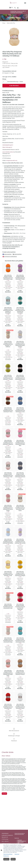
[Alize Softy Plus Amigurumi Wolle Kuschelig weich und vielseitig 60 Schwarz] (20, 368)
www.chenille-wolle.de (8, 152)
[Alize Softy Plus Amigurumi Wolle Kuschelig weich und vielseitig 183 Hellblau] (8, 532)
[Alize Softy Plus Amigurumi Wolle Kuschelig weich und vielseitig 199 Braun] (20, 663)
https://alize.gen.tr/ (7, 147)
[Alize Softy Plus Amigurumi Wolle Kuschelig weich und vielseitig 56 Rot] (8, 697)
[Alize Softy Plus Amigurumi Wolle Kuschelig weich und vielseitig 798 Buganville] (20, 597)
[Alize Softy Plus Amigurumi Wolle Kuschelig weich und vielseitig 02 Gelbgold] (20, 564)
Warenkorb (14, 740)
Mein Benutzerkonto (14, 730)
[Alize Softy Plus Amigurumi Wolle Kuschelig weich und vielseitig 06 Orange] (8, 268)
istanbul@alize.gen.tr (7, 145)
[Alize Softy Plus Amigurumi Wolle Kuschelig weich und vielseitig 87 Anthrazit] (20, 465)
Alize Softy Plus (11, 23)
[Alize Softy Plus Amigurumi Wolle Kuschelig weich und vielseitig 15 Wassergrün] (8, 300)
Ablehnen (13, 859)
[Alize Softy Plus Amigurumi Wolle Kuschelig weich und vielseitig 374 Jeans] (20, 400)
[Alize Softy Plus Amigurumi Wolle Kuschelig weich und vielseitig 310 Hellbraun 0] (14, 37)
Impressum (17, 854)
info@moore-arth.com (11, 160)
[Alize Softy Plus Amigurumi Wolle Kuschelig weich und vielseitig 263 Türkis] (20, 630)
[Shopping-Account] (18, 8)
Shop (3, 23)
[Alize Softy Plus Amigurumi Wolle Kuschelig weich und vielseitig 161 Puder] (8, 465)
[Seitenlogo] (14, 2)
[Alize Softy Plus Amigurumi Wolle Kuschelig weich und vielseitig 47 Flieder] (20, 268)
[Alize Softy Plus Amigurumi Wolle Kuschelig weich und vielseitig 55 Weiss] (20, 697)
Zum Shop (4, 793)
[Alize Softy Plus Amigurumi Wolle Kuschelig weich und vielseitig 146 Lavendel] (20, 532)
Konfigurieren (6, 855)
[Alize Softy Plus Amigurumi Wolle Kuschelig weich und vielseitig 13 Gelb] (8, 564)
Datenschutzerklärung (7, 854)
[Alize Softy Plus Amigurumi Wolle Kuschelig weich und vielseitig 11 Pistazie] (8, 368)
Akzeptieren (6, 859)
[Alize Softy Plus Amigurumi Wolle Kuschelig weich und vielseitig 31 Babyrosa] (8, 433)
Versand (7, 67)
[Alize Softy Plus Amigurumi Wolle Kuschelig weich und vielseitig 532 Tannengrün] (20, 300)
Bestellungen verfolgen (14, 735)
